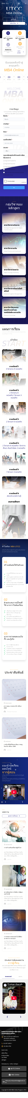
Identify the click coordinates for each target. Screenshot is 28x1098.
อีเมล (4, 132)
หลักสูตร (4, 1060)
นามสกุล (6, 124)
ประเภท (5, 147)
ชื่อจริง (5, 116)
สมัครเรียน (4, 1053)
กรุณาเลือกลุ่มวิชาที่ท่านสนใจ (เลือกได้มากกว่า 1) (14, 156)
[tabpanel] (14, 1000)
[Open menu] (25, 3)
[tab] (8, 976)
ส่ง (14, 187)
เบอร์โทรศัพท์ (7, 140)
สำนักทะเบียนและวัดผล (5, 1056)
